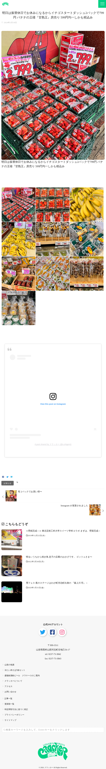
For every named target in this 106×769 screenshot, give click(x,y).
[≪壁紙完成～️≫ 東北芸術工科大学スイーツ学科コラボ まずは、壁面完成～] (11, 539)
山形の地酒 (9, 665)
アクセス (8, 686)
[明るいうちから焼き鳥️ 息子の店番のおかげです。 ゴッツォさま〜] (11, 565)
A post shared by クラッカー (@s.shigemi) (53, 444)
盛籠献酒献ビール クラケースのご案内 (22, 676)
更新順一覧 (9, 704)
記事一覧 (8, 699)
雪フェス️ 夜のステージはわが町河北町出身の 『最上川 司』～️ (57, 583)
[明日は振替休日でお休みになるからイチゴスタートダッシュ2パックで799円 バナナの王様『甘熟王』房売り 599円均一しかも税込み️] (53, 158)
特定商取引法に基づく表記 (16, 709)
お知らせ (7, 483)
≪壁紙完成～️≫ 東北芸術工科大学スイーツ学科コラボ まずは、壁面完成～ (63, 531)
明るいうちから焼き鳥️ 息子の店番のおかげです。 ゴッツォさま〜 (59, 557)
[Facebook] (3, 477)
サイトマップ (10, 720)
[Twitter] (7, 477)
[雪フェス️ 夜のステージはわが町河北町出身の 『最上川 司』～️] (11, 591)
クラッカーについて (13, 681)
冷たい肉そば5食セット (15, 670)
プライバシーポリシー (14, 715)
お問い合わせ (10, 692)
